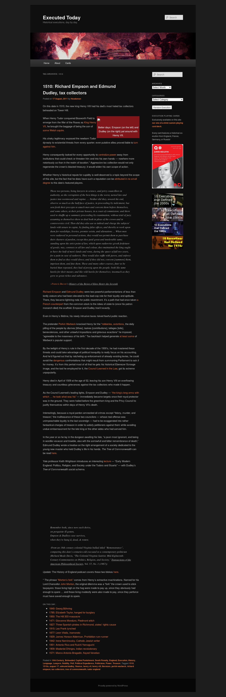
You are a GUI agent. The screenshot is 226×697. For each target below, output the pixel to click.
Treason (116, 663)
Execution (122, 660)
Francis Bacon (59, 283)
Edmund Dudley (75, 291)
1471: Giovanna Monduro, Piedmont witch (71, 620)
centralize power (107, 154)
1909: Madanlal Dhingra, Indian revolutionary (73, 648)
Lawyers (57, 663)
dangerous (59, 360)
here (54, 453)
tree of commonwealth (75, 669)
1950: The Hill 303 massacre (64, 616)
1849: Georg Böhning (60, 608)
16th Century (58, 660)
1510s (46, 666)
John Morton (67, 584)
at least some (127, 336)
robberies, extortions (113, 324)
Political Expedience (84, 663)
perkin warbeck (119, 666)
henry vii (87, 666)
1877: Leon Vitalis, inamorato (64, 632)
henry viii (96, 666)
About (57, 63)
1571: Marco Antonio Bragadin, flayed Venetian (74, 652)
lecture (107, 461)
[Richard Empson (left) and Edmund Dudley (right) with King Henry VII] (98, 118)
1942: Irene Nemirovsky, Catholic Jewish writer (74, 640)
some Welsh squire (53, 130)
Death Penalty (101, 660)
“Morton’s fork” (65, 579)
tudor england (93, 669)
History (131, 660)
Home (46, 63)
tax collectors (57, 669)
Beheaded (70, 660)
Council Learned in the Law (102, 368)
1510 (131, 663)
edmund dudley (67, 666)
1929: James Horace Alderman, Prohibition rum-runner (78, 636)
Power (109, 663)
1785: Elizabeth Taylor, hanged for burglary (72, 612)
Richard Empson (52, 291)
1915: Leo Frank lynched (62, 628)
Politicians (100, 663)
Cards (68, 63)
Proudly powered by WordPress (113, 685)
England (113, 660)
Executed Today (62, 17)
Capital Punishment (85, 660)
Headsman (76, 98)
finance (78, 666)
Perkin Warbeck (67, 324)
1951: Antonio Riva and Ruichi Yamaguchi (71, 644)
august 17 (54, 666)
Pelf (72, 663)
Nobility (65, 663)
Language (47, 663)
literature (106, 666)
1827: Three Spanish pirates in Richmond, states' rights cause (82, 624)
